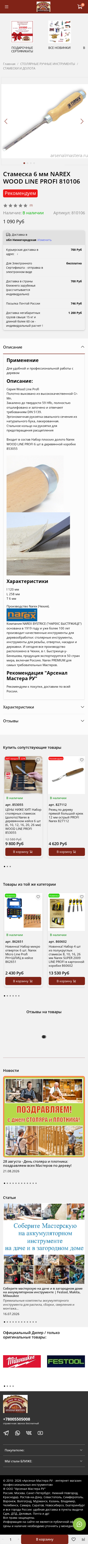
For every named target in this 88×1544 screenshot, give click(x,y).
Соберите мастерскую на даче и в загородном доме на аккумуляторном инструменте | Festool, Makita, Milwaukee (43, 1292)
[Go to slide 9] (27, 1183)
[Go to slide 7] (21, 1183)
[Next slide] (82, 121)
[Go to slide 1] (24, 163)
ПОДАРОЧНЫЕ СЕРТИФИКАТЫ (22, 49)
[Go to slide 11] (33, 1183)
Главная (9, 64)
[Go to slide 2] (27, 163)
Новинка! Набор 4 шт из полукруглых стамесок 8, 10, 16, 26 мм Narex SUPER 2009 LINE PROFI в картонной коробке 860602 (66, 956)
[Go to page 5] (16, 995)
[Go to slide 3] (31, 163)
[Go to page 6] (18, 995)
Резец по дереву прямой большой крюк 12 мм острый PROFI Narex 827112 (66, 815)
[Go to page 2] (7, 866)
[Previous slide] (6, 121)
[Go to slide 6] (18, 1183)
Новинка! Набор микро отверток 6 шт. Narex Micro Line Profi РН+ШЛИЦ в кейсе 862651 (22, 954)
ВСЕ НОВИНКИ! (59, 48)
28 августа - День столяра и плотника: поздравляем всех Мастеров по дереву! (37, 1163)
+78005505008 (16, 1419)
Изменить (44, 240)
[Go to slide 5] (16, 1183)
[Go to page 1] (4, 866)
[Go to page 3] (10, 866)
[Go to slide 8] (24, 1183)
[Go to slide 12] (36, 1183)
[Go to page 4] (13, 995)
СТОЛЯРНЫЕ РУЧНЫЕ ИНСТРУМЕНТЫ (47, 64)
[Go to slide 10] (30, 1183)
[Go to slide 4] (34, 163)
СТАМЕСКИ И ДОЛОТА (19, 68)
